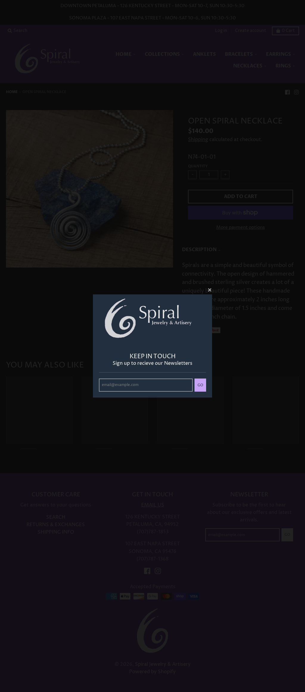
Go (200, 385)
